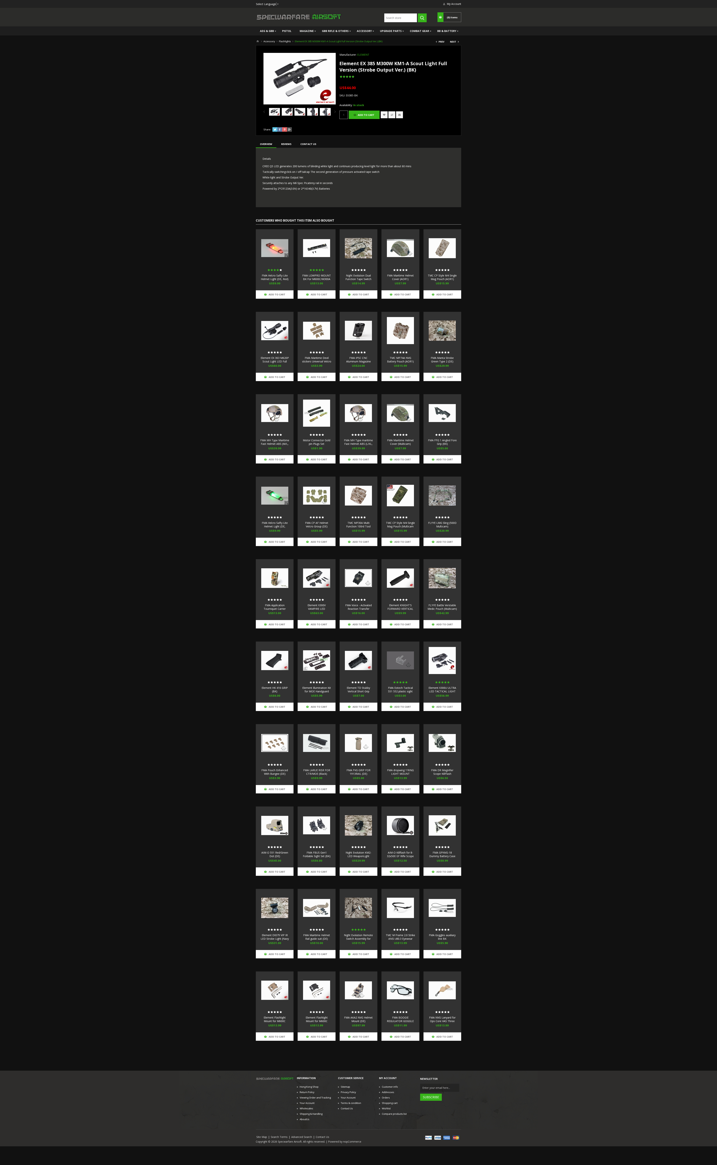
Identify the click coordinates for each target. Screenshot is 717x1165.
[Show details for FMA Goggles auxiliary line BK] (442, 907)
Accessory (364, 31)
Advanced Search (301, 1137)
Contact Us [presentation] (308, 144)
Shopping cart (390, 1103)
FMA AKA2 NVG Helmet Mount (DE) (358, 1019)
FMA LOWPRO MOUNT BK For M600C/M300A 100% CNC (316, 279)
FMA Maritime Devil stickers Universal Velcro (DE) (316, 361)
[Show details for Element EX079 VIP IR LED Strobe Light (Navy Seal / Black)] (274, 907)
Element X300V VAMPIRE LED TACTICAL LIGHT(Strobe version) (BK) (316, 610)
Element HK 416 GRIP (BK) (275, 689)
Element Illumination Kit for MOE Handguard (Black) (316, 691)
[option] (274, 111)
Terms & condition (351, 1103)
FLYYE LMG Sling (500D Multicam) (442, 524)
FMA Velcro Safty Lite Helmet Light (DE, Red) (274, 277)
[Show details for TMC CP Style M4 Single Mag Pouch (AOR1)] (442, 248)
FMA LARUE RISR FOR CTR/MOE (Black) (316, 771)
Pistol (286, 31)
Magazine (307, 31)
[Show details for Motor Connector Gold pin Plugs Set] (316, 413)
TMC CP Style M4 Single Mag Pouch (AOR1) (442, 277)
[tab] (266, 144)
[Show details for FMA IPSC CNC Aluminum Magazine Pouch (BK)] (358, 330)
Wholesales (306, 1108)
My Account (454, 4)
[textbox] (400, 17)
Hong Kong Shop (309, 1086)
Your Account (307, 1103)
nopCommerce (352, 1141)
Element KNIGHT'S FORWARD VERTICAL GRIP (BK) (400, 608)
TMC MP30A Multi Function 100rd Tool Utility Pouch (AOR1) (358, 526)
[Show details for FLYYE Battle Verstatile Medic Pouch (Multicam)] (442, 578)
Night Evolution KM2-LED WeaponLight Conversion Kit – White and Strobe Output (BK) (358, 858)
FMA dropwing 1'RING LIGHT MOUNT (400, 771)
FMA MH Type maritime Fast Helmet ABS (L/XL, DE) (358, 443)
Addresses (388, 1092)
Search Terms (279, 1137)
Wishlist (386, 1108)
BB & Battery (446, 31)
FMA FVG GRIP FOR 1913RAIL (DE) (358, 771)
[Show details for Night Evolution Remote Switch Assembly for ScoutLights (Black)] (358, 907)
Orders (386, 1097)
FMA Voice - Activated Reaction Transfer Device (358, 608)
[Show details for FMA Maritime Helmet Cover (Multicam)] (400, 413)
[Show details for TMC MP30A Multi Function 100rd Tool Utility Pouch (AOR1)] (358, 495)
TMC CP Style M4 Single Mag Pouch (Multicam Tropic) (400, 526)
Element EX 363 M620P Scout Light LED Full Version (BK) (275, 361)
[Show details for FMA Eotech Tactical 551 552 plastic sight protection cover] (400, 660)
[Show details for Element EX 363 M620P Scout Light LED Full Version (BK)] (274, 330)
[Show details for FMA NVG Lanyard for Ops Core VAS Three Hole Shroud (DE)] (442, 990)
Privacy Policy (348, 1092)
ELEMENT (363, 54)
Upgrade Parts (391, 31)
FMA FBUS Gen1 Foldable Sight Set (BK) (316, 854)
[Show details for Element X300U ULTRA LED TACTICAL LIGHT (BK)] (442, 660)
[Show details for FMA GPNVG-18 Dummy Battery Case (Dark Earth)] (442, 825)
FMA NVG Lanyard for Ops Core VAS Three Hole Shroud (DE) (442, 1021)
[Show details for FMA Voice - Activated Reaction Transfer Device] (358, 578)
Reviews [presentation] (286, 144)
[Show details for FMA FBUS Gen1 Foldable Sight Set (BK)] (316, 825)
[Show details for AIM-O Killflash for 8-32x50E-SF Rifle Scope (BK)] (400, 825)
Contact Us (347, 1108)
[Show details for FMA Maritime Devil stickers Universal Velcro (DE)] (316, 330)
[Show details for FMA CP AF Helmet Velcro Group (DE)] (316, 495)
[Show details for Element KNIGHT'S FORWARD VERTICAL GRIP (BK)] (400, 578)
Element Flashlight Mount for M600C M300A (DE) (275, 1021)
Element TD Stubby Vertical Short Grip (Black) (358, 691)
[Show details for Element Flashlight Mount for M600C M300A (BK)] (316, 990)
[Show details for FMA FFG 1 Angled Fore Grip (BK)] (442, 413)
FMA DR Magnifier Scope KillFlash (442, 771)
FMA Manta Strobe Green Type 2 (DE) (442, 359)
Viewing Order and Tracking (315, 1097)
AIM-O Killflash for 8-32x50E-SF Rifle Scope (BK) (400, 856)
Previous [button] (264, 112)
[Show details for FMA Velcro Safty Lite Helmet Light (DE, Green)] (274, 495)
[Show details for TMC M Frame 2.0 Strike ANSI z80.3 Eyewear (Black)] (400, 907)
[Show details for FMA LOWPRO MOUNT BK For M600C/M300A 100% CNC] (316, 248)
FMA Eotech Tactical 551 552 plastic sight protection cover (400, 691)
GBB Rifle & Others (335, 31)
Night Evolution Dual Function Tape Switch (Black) (358, 279)
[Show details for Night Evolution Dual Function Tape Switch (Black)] (358, 248)
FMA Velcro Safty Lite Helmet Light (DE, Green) (275, 526)
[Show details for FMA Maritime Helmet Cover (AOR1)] (400, 248)
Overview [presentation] (266, 144)
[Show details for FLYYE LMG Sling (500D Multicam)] (442, 495)
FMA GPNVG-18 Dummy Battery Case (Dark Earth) (442, 856)
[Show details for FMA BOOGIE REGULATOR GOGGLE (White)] (400, 990)
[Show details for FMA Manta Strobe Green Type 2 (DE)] (442, 330)
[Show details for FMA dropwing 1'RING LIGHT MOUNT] (400, 743)
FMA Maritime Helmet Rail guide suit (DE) (316, 936)
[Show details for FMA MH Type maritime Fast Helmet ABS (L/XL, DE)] (358, 413)
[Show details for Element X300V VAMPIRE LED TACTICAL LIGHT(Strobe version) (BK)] (316, 578)
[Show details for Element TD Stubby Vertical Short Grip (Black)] (358, 660)
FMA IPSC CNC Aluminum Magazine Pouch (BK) (358, 361)
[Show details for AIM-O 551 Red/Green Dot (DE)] (274, 825)
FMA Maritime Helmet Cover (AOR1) (400, 277)
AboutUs (304, 1119)
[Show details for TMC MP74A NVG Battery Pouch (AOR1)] (400, 330)
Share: (267, 129)
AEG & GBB (267, 31)
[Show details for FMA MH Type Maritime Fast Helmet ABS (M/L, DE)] (274, 413)
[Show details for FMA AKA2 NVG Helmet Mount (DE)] (358, 990)
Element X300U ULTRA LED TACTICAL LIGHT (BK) (442, 691)
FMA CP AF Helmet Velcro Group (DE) (316, 524)
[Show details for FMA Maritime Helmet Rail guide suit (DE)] (316, 907)
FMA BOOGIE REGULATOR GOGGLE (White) (400, 1021)
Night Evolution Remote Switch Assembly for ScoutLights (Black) (358, 938)
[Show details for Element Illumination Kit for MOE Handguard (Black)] (316, 660)
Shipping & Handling (311, 1113)
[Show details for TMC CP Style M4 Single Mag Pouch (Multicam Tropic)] (400, 495)
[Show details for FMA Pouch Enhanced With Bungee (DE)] (274, 743)
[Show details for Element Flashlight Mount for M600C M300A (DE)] (274, 990)
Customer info (390, 1086)
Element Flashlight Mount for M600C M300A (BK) (317, 1021)
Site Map (261, 1137)
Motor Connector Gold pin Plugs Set (316, 442)
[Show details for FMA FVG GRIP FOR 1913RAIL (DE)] (358, 743)
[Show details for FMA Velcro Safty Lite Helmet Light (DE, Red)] (274, 248)
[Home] (258, 41)
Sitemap (345, 1086)
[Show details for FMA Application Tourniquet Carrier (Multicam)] (274, 578)
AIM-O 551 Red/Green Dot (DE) (274, 854)
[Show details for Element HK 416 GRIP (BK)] (274, 660)
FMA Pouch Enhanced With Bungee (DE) (274, 771)
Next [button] (334, 112)
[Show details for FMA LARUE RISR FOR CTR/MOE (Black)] (316, 743)
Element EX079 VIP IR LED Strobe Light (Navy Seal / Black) (275, 938)
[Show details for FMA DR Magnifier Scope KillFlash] (442, 743)
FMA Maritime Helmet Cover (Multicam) (400, 442)
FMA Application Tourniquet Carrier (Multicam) (275, 608)
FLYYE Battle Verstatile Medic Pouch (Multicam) (442, 607)
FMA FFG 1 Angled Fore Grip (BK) (442, 442)
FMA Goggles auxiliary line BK (442, 936)
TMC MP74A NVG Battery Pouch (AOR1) (400, 359)
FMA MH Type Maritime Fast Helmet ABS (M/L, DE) (274, 443)
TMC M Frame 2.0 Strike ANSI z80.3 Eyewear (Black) (400, 938)
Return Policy (307, 1092)
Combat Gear (419, 31)
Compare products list (394, 1113)
